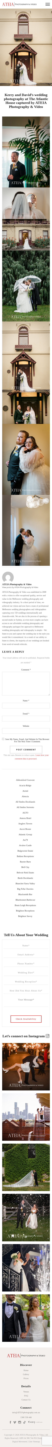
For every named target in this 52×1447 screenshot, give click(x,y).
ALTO (25, 813)
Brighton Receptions (25, 911)
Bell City (25, 867)
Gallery (26, 1374)
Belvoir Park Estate (25, 872)
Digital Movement (19, 1442)
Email (26, 714)
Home (26, 1370)
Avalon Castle (25, 845)
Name (26, 701)
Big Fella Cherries (25, 889)
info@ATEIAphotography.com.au (26, 1412)
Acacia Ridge (25, 785)
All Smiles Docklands (25, 802)
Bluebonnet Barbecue (25, 900)
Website (26, 726)
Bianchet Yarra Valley (25, 883)
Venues (26, 1392)
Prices (26, 1378)
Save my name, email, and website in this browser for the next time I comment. (27, 740)
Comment (26, 670)
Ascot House (25, 829)
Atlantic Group (25, 834)
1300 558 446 (26, 1417)
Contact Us (26, 1400)
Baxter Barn (25, 862)
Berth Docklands (25, 878)
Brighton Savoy (25, 916)
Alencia (25, 796)
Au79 (25, 840)
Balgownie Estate (25, 851)
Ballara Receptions (25, 856)
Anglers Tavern (25, 823)
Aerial (25, 791)
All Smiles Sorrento (25, 807)
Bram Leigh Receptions (25, 905)
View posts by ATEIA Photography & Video (20, 587)
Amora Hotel (25, 818)
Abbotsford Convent (25, 780)
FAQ (26, 1396)
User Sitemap (34, 1442)
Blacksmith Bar (25, 894)
